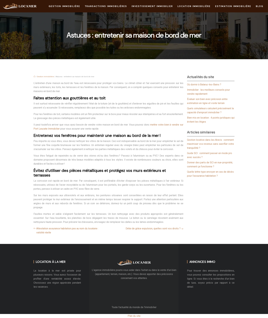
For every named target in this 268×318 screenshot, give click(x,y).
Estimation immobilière (233, 6)
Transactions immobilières (106, 6)
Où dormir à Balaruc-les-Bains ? (204, 84)
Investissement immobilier (152, 6)
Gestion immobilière (64, 6)
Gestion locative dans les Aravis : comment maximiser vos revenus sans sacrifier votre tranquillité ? (210, 143)
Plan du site (134, 315)
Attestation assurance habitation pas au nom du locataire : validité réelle (67, 230)
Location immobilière (194, 6)
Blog (259, 6)
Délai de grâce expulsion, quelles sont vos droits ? (153, 228)
